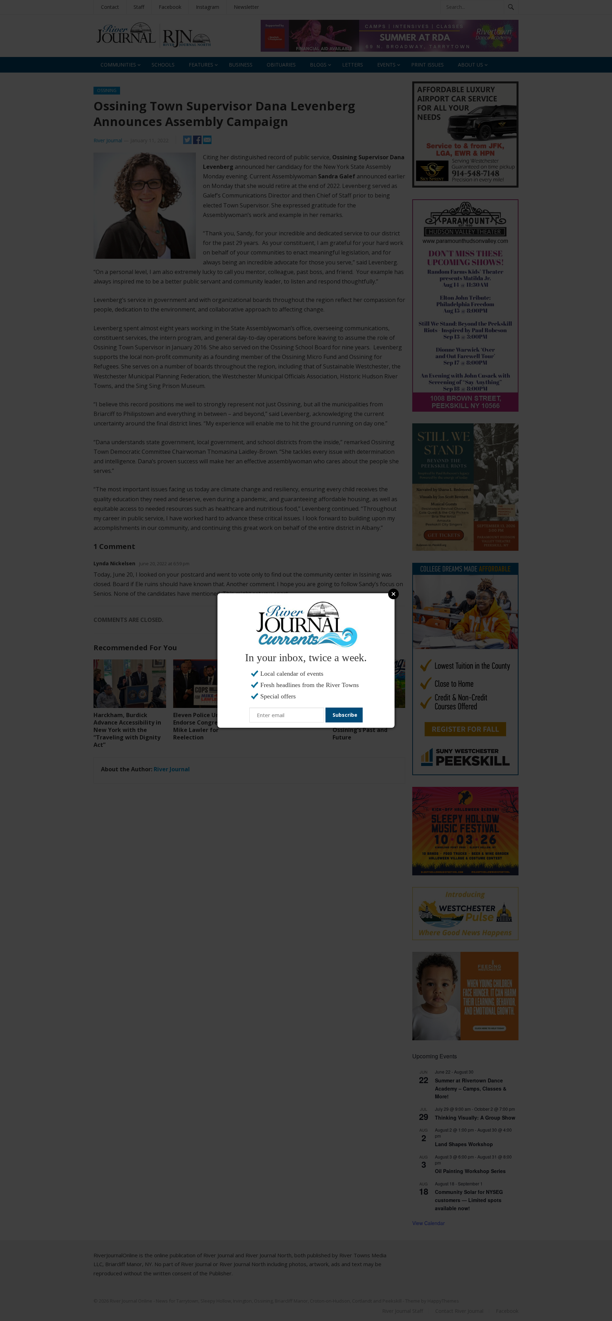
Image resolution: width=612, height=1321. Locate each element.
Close (393, 594)
